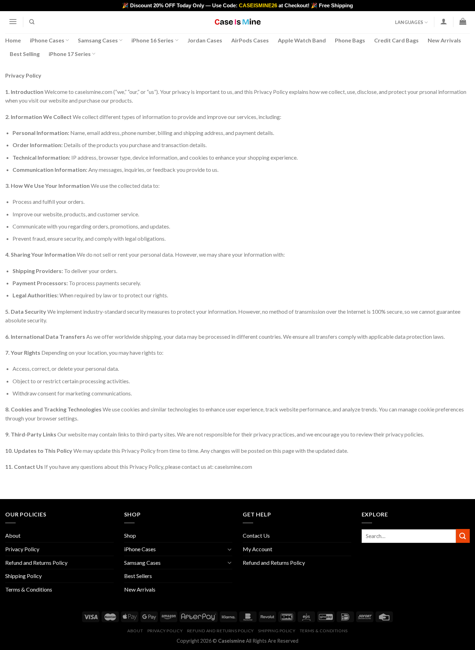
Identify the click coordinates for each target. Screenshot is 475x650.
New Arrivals (444, 40)
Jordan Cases (204, 40)
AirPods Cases (250, 40)
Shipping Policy (23, 575)
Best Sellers (138, 575)
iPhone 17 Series (70, 53)
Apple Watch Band (302, 40)
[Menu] (13, 21)
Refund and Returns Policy (36, 562)
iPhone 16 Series (152, 40)
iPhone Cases (47, 40)
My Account (257, 549)
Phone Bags (350, 40)
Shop (130, 535)
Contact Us (256, 535)
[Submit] (463, 536)
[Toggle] (229, 549)
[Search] (32, 22)
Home (13, 40)
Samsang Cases (98, 40)
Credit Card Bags (396, 40)
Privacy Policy (22, 549)
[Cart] (463, 21)
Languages (409, 22)
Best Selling (25, 53)
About (13, 535)
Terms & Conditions (28, 589)
